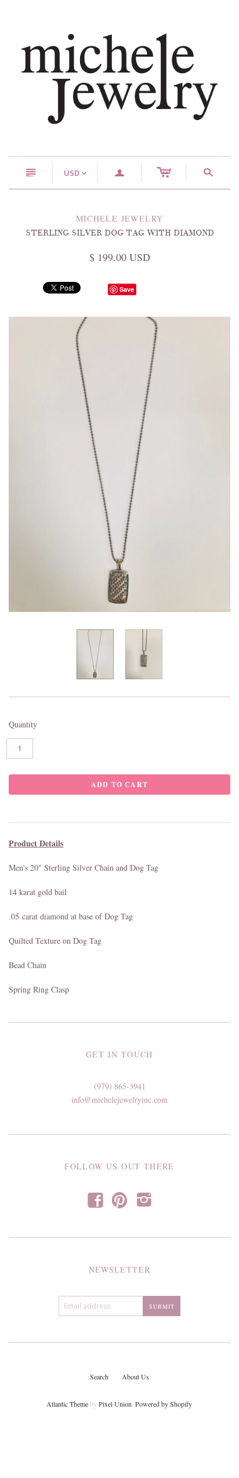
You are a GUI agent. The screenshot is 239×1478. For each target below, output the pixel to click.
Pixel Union (115, 1403)
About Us (135, 1376)
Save (126, 289)
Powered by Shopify (163, 1403)
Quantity (23, 724)
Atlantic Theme (67, 1403)
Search (99, 1376)
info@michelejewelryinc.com (119, 1099)
